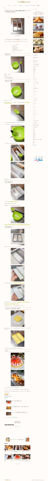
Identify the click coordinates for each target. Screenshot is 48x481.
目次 (16, 44)
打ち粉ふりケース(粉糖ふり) (8, 396)
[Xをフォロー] (16, 422)
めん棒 (5, 398)
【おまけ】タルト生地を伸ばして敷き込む (18, 50)
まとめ (13, 51)
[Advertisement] (17, 431)
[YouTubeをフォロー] (19, 422)
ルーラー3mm (6, 397)
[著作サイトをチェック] (15, 422)
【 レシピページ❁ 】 (14, 417)
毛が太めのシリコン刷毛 (19, 122)
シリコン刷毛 (6, 77)
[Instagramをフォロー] (18, 422)
